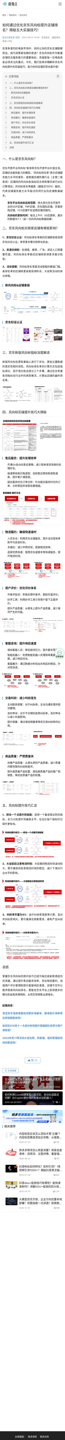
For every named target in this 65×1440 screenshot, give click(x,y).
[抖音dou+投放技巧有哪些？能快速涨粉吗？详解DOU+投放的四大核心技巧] (12, 1185)
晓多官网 (32, 1436)
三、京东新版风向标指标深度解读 (26, 103)
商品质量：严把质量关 (22, 137)
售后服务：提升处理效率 (23, 112)
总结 (11, 147)
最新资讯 (56, 37)
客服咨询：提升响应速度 (23, 127)
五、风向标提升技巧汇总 (21, 142)
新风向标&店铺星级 (20, 92)
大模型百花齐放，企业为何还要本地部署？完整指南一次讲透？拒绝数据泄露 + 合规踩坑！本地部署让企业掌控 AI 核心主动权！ (40, 1201)
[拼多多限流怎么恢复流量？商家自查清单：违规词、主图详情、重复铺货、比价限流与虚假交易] (12, 1152)
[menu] (60, 4)
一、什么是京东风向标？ (21, 82)
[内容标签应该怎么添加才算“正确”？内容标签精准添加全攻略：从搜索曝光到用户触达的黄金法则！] (12, 1136)
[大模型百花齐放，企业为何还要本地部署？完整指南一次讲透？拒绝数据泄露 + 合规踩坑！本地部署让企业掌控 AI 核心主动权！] (12, 1201)
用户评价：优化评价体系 (23, 122)
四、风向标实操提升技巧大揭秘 (24, 107)
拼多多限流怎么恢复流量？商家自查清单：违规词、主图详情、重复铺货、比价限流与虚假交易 (40, 1152)
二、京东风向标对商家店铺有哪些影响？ (29, 87)
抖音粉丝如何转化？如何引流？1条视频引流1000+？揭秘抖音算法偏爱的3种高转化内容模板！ (40, 1168)
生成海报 (11, 1070)
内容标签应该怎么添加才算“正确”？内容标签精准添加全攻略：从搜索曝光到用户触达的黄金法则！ (40, 1135)
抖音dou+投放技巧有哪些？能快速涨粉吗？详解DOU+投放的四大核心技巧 (40, 1185)
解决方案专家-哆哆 (11, 37)
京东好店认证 (17, 97)
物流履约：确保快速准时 (23, 117)
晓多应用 (44, 1436)
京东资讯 (45, 37)
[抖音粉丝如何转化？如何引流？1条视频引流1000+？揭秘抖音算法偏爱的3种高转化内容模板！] (12, 1168)
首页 (4, 15)
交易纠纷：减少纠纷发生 (23, 132)
